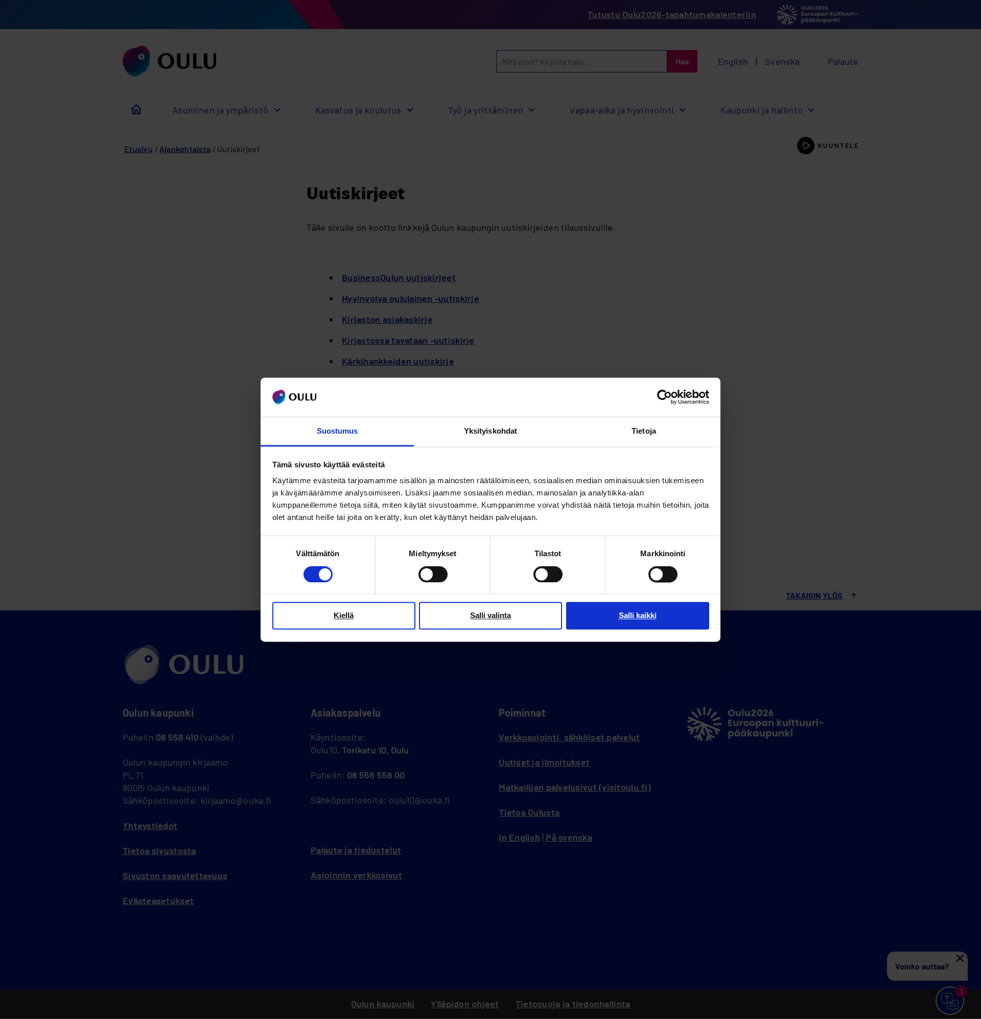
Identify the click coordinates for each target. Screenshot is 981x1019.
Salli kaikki (638, 615)
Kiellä (344, 615)
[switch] (433, 574)
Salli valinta (490, 615)
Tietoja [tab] (644, 431)
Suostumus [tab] (337, 431)
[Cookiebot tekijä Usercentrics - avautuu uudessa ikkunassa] (664, 397)
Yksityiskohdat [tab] (490, 431)
